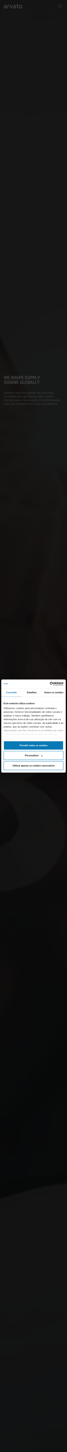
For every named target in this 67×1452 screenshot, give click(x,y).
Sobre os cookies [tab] (53, 692)
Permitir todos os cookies (34, 745)
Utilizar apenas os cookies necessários (33, 765)
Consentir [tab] (11, 692)
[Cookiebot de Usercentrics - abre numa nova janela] (49, 684)
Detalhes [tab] (32, 692)
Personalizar (32, 755)
